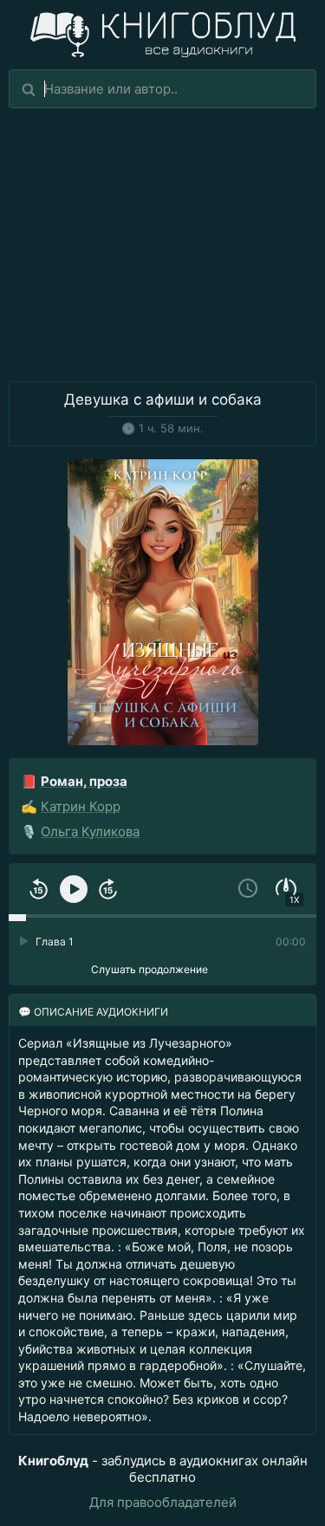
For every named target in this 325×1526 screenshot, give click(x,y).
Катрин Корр (80, 806)
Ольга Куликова (90, 831)
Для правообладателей (163, 1502)
